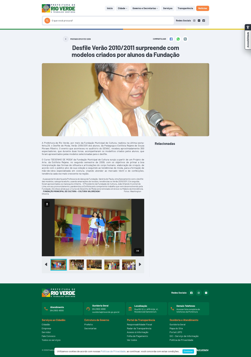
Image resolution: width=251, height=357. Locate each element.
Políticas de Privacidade (113, 351)
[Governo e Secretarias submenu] (157, 8)
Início (110, 8)
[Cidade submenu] (126, 8)
